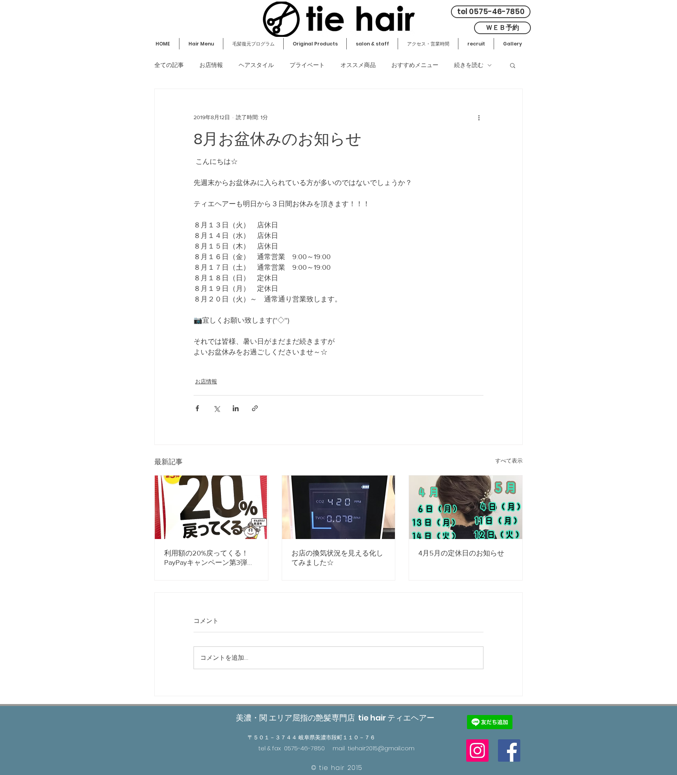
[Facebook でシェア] (197, 408)
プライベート (307, 65)
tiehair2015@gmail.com (381, 748)
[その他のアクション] (478, 117)
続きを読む (468, 65)
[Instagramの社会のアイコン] (477, 750)
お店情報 (211, 65)
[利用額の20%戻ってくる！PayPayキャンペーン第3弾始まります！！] (211, 507)
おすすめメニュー (414, 65)
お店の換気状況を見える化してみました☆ (337, 557)
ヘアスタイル (256, 65)
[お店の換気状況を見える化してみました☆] (338, 507)
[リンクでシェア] (255, 408)
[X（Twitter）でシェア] (216, 408)
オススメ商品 (358, 65)
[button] (512, 65)
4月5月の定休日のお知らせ (461, 553)
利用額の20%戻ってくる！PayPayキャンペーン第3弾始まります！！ (209, 558)
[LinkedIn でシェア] (235, 408)
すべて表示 (509, 460)
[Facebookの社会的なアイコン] (509, 750)
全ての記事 (169, 65)
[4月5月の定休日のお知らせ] (465, 507)
